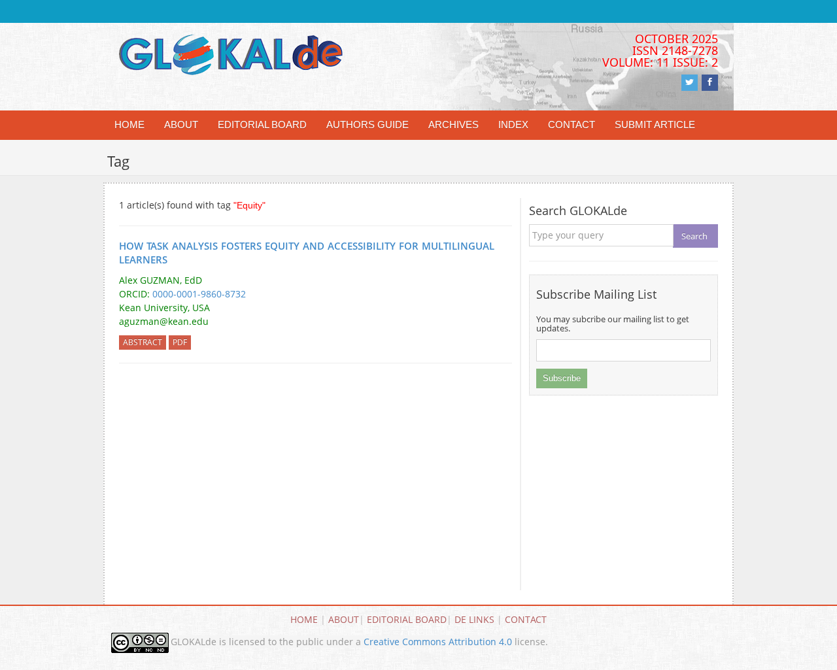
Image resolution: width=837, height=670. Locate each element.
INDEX (513, 124)
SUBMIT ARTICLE (655, 124)
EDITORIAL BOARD (262, 124)
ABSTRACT (142, 342)
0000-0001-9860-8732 (199, 294)
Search (694, 236)
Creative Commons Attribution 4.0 (438, 641)
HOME (129, 124)
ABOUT (181, 124)
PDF (180, 342)
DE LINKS (474, 619)
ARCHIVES (453, 124)
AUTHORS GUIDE (367, 124)
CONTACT (571, 124)
